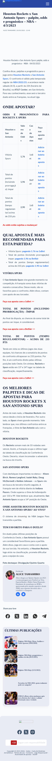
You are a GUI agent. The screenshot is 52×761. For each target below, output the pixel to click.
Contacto (29, 753)
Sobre (28, 751)
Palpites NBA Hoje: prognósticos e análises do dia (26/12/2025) (30, 656)
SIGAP (35, 754)
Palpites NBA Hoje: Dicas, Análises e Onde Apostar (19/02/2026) (31, 642)
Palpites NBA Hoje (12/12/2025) (29, 670)
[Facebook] (7, 616)
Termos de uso (19, 753)
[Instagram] (32, 732)
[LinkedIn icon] (18, 594)
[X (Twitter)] (16, 616)
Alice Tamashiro (28, 574)
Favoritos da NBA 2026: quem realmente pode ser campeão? (32, 684)
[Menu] (47, 4)
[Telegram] (44, 616)
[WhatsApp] (35, 616)
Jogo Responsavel (41, 753)
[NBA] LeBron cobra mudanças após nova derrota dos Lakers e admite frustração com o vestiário (31, 698)
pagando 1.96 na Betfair (26, 259)
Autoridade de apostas (23, 754)
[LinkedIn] (26, 616)
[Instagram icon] (23, 594)
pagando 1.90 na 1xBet (37, 266)
